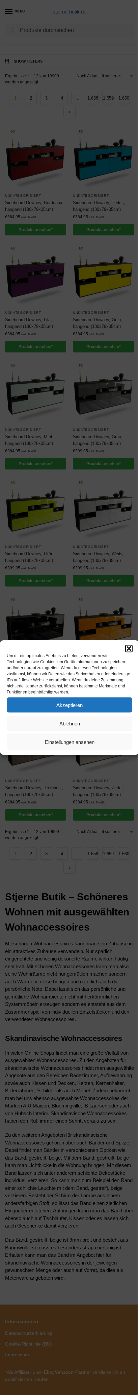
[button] (129, 648)
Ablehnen (69, 723)
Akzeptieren (69, 705)
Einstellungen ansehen (69, 742)
